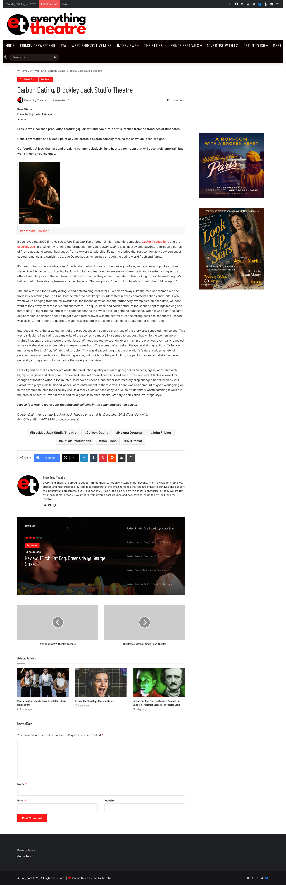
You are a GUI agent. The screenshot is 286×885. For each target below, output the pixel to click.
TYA (63, 45)
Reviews (46, 79)
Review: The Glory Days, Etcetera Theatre (95, 701)
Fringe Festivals (184, 45)
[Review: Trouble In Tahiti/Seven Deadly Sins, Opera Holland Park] (43, 682)
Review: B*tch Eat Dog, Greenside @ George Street (93, 4)
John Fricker (161, 432)
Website (109, 800)
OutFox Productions (155, 241)
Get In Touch (254, 45)
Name (22, 784)
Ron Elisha (109, 441)
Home (10, 45)
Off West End (38, 70)
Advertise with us (222, 45)
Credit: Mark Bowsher (34, 231)
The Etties (153, 45)
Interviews (126, 45)
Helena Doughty (130, 432)
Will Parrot (134, 441)
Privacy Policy (26, 850)
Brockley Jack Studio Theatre (54, 432)
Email (21, 800)
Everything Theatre (35, 100)
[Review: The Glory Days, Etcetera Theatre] (101, 682)
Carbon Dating (97, 432)
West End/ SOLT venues (91, 45)
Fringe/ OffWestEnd (37, 45)
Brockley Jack (26, 246)
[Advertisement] (231, 96)
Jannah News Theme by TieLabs (91, 878)
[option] (101, 556)
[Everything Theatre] (47, 24)
